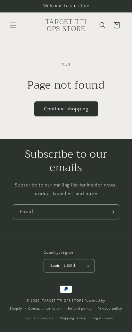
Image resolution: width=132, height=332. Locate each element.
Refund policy (80, 309)
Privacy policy (110, 309)
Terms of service (39, 318)
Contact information (45, 309)
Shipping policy (73, 318)
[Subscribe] (112, 211)
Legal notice (102, 318)
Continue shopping (66, 109)
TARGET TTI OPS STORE (63, 301)
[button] (13, 25)
